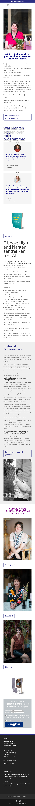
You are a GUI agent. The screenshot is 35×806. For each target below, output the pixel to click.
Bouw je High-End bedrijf (11, 745)
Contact (24, 796)
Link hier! (8, 667)
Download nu (10, 236)
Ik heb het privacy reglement (16, 720)
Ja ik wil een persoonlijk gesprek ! (14, 453)
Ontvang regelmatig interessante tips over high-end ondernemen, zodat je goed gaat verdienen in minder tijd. (17, 717)
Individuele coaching (9, 743)
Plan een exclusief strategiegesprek (12, 117)
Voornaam (7, 710)
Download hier (14, 724)
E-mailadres (7, 712)
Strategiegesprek (8, 741)
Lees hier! (9, 616)
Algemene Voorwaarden (13, 796)
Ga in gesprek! (10, 565)
